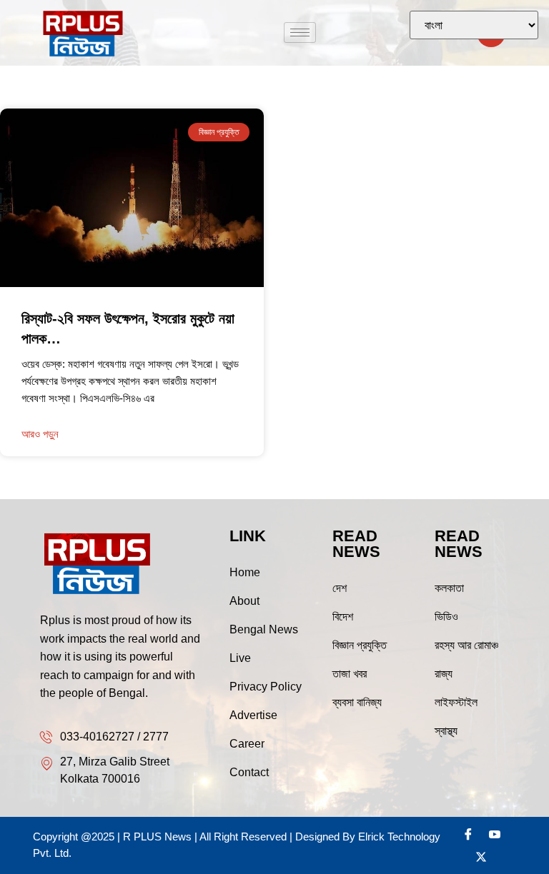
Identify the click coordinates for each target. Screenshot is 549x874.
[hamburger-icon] (300, 32)
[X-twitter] (481, 856)
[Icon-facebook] (468, 834)
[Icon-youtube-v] (494, 834)
